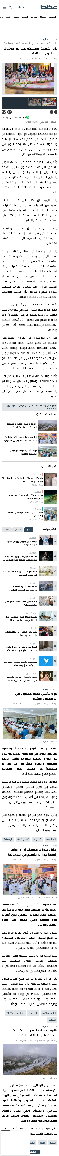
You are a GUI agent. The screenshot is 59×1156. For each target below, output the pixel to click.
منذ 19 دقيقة (36, 519)
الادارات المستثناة (15, 1013)
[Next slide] (6, 79)
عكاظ (53, 39)
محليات (43, 17)
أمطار (42, 1143)
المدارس (33, 1013)
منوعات (38, 474)
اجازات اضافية (49, 1013)
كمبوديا (37, 839)
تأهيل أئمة (23, 839)
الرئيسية (53, 17)
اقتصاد (25, 17)
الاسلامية (51, 839)
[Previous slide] (53, 79)
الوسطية (8, 839)
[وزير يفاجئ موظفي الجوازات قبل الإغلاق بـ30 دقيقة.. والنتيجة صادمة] (50, 479)
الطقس (31, 1143)
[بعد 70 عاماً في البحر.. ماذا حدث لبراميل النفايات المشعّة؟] (50, 497)
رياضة (8, 17)
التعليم (52, 1020)
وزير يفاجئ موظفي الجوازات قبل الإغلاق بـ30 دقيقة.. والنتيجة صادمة (22, 479)
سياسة (33, 17)
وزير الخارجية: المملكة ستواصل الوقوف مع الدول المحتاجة (31, 407)
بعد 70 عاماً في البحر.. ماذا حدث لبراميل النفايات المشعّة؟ (25, 497)
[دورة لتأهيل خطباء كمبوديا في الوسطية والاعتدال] (50, 514)
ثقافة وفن (31, 613)
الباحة (53, 1143)
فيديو (16, 17)
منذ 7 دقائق (37, 484)
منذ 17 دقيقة (36, 502)
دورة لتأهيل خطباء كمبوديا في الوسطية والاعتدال (24, 514)
